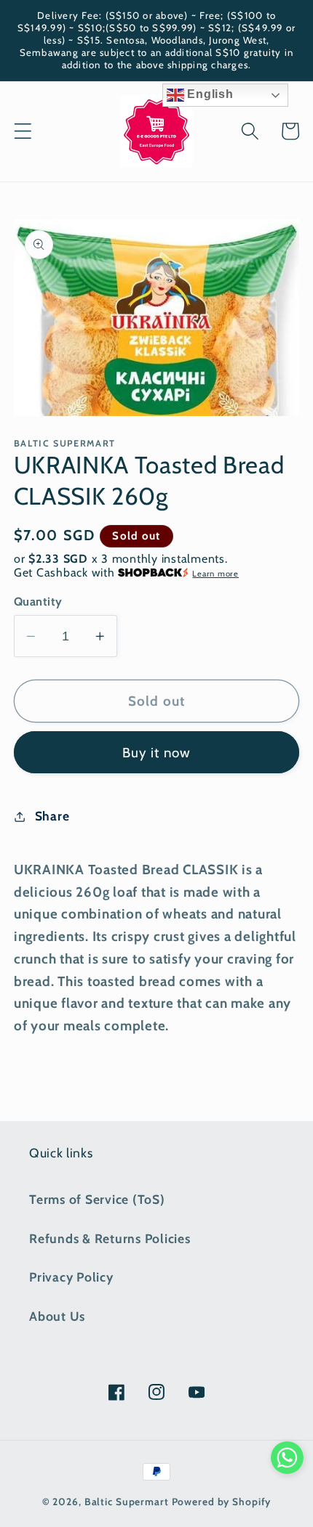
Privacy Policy (71, 1276)
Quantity (38, 601)
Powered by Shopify (222, 1501)
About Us (57, 1316)
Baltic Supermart (126, 1501)
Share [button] (52, 815)
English (209, 94)
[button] (23, 131)
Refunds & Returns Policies (110, 1238)
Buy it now (156, 752)
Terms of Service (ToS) (97, 1199)
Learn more (215, 574)
